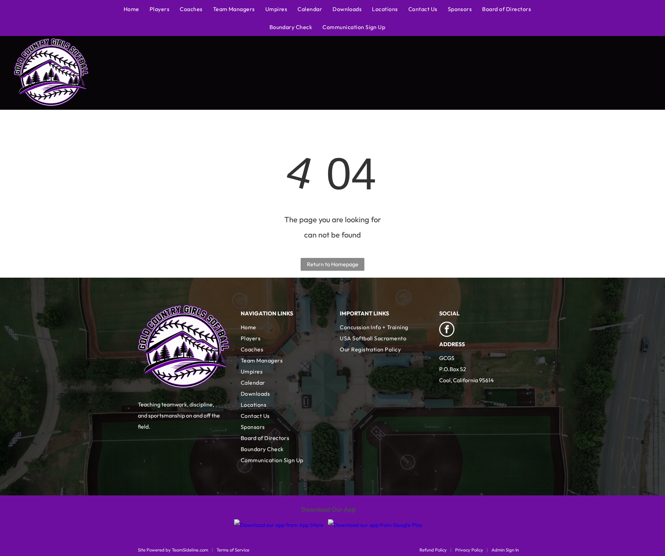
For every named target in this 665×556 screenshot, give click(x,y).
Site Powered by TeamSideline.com (173, 550)
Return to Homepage (332, 264)
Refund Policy (433, 550)
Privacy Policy (469, 550)
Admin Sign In (505, 550)
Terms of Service (232, 550)
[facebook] (446, 330)
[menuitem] (137, 9)
